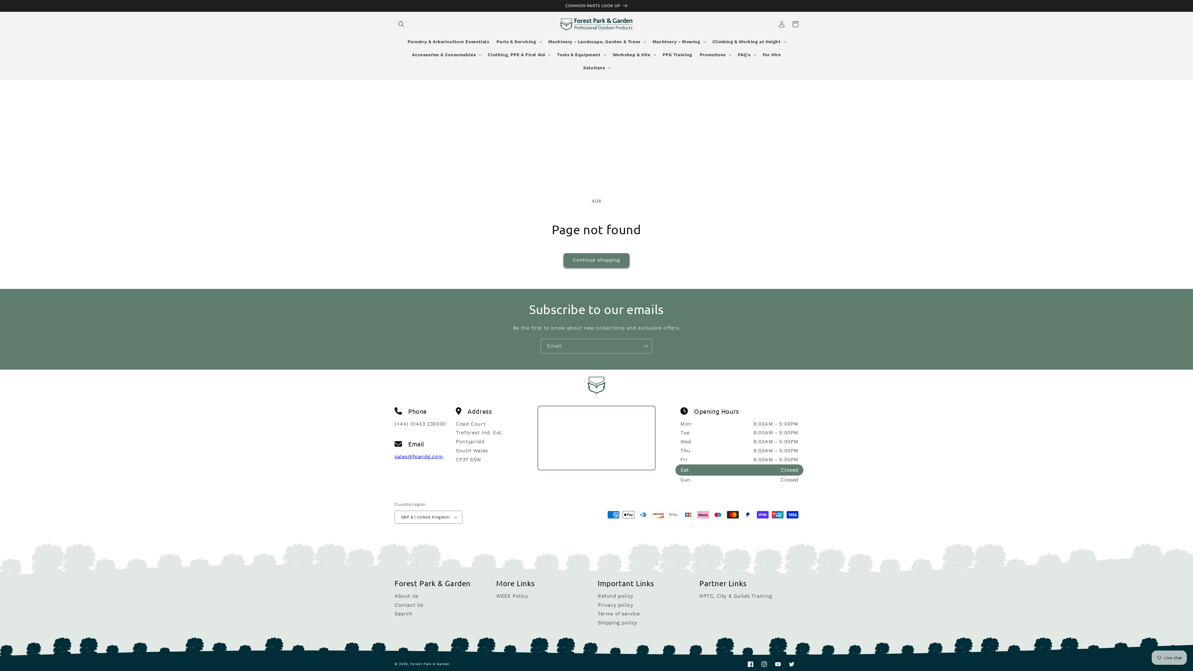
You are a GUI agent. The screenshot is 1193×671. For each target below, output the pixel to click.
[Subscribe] (645, 346)
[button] (401, 24)
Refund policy (615, 596)
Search (404, 614)
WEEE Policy (512, 596)
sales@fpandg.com (419, 456)
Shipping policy (617, 623)
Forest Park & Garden (430, 664)
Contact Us (409, 605)
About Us (406, 596)
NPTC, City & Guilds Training (735, 596)
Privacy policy (615, 605)
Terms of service (619, 614)
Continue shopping (596, 260)
